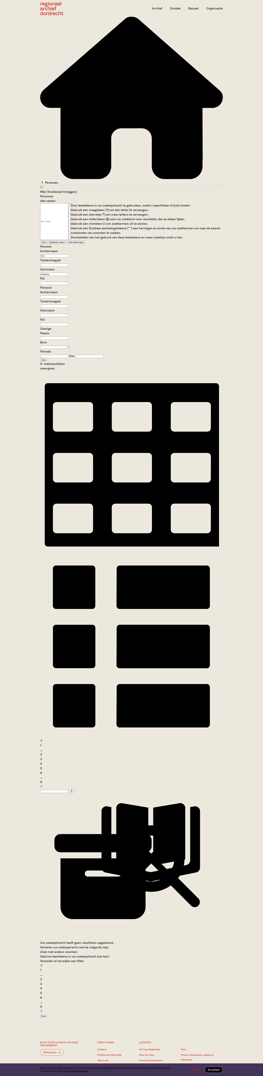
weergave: (47, 368)
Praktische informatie (109, 1055)
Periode (45, 351)
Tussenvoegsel (50, 260)
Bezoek (193, 8)
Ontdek (175, 8)
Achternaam (49, 251)
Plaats (44, 333)
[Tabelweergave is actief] (131, 552)
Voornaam (47, 269)
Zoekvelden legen (76, 242)
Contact (101, 1049)
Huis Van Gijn (146, 1055)
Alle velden (48, 201)
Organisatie (214, 8)
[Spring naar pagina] (71, 791)
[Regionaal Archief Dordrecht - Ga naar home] (67, 8)
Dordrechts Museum (150, 1060)
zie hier (103, 956)
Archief (157, 8)
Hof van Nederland (149, 1049)
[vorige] (41, 741)
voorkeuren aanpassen (75, 1071)
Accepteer (214, 1069)
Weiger (196, 1069)
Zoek (43, 242)
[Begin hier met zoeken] (131, 178)
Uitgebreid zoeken (57, 242)
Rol (42, 278)
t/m (71, 356)
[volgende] (41, 786)
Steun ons (102, 1060)
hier (179, 237)
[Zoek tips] (69, 221)
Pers (183, 1049)
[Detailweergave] (131, 736)
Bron (43, 342)
